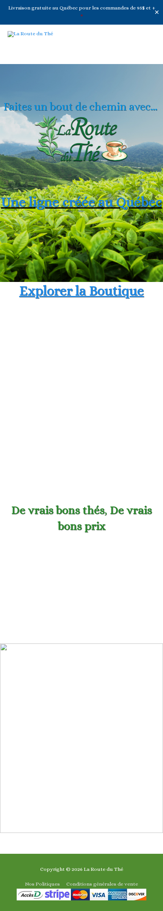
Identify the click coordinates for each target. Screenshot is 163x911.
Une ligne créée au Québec (81, 202)
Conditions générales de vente (102, 884)
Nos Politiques (42, 884)
